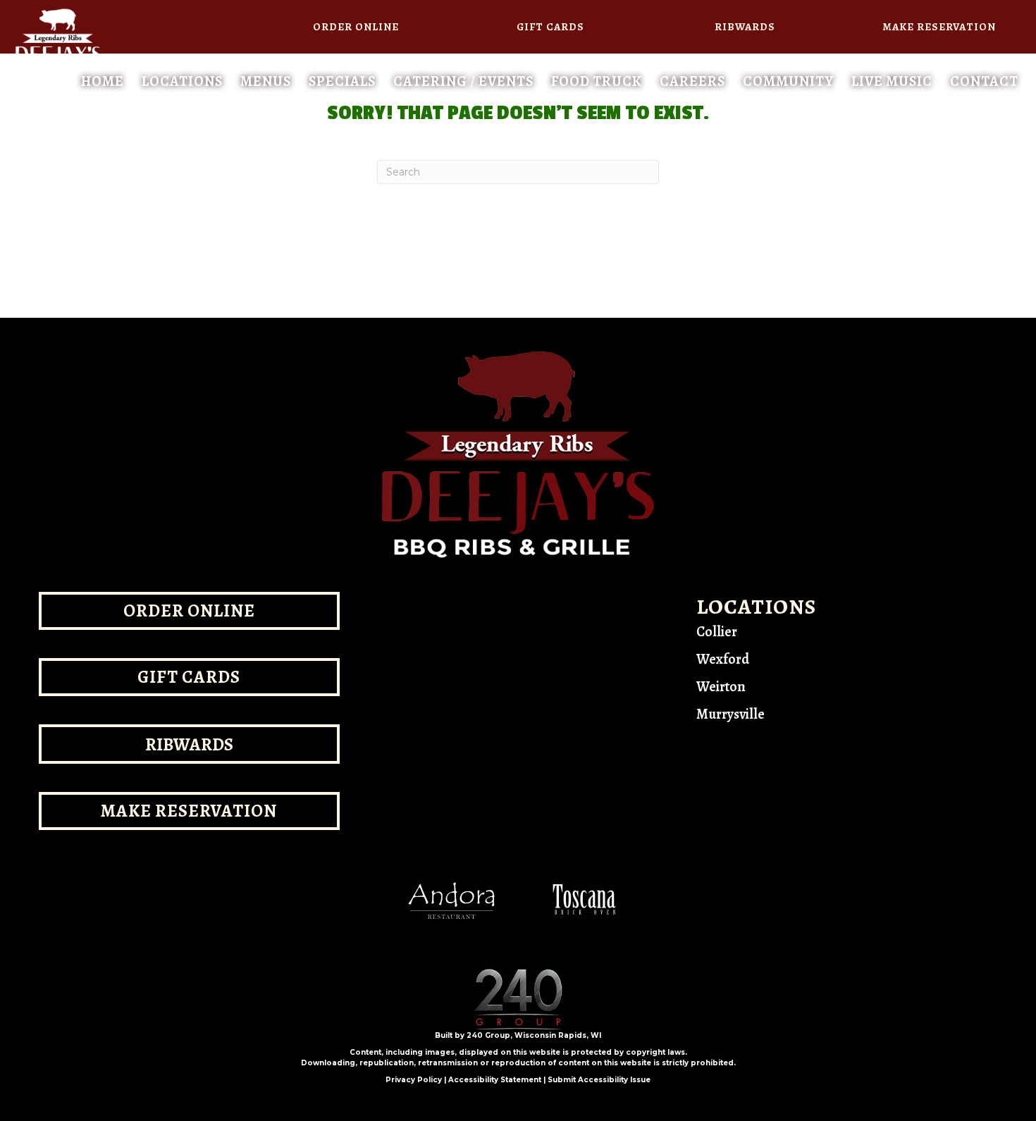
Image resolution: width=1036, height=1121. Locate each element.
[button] (356, 26)
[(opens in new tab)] (451, 899)
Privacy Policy (414, 1079)
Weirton (721, 686)
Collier (716, 631)
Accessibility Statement (494, 1079)
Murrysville (730, 714)
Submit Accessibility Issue (599, 1079)
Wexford (722, 659)
